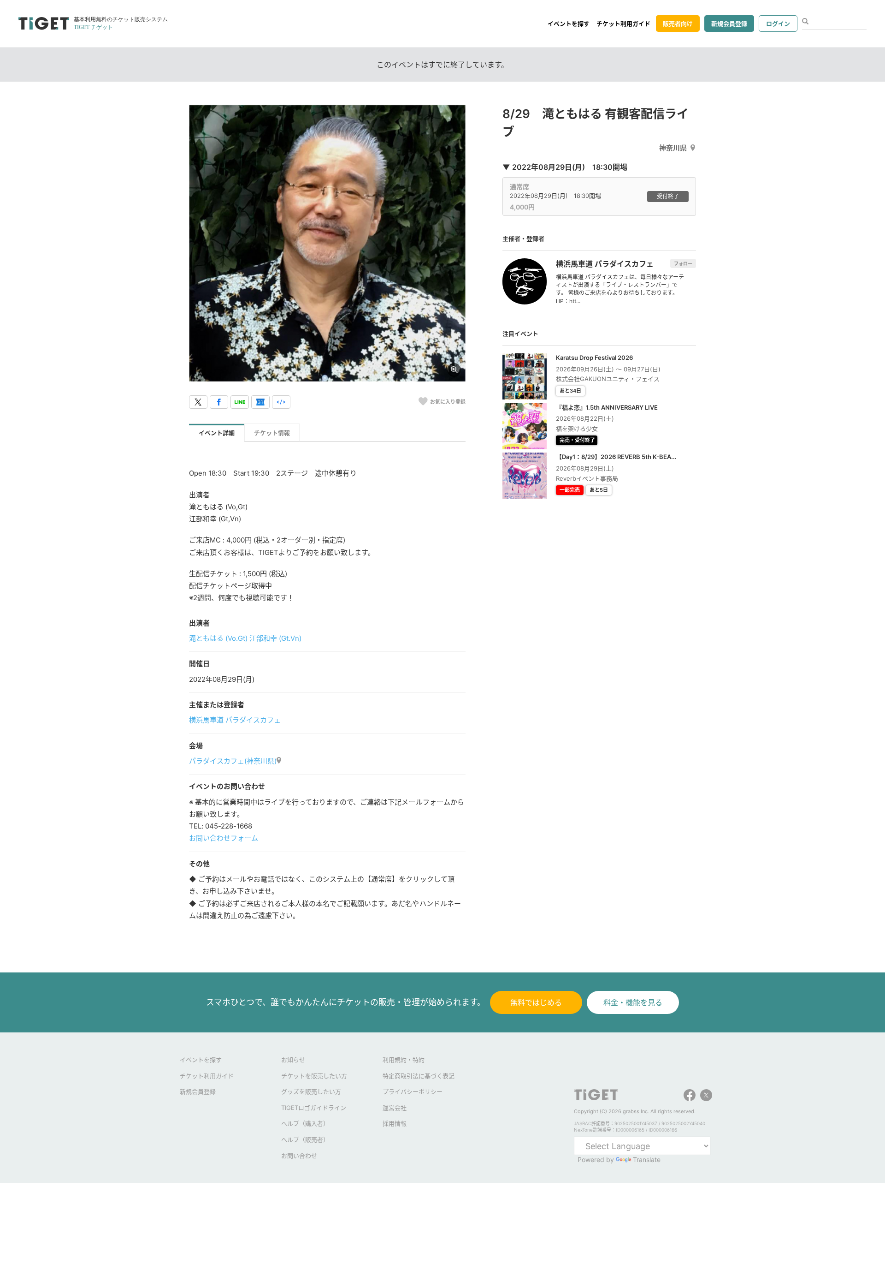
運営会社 (395, 1107)
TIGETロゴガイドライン (313, 1107)
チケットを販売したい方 (314, 1075)
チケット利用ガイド (623, 23)
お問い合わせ (299, 1155)
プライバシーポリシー (412, 1091)
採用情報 (395, 1123)
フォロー (683, 263)
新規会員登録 (729, 23)
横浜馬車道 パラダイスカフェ (235, 720)
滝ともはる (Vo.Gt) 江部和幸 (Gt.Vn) (245, 638)
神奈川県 (673, 147)
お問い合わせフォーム (223, 838)
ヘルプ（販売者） (305, 1139)
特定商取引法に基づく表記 (418, 1075)
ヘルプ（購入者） (305, 1123)
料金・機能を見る (632, 1002)
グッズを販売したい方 (311, 1091)
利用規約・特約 (404, 1059)
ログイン (778, 23)
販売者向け (678, 23)
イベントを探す (569, 23)
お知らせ (293, 1059)
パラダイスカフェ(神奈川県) (233, 761)
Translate (647, 1159)
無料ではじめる (536, 1002)
